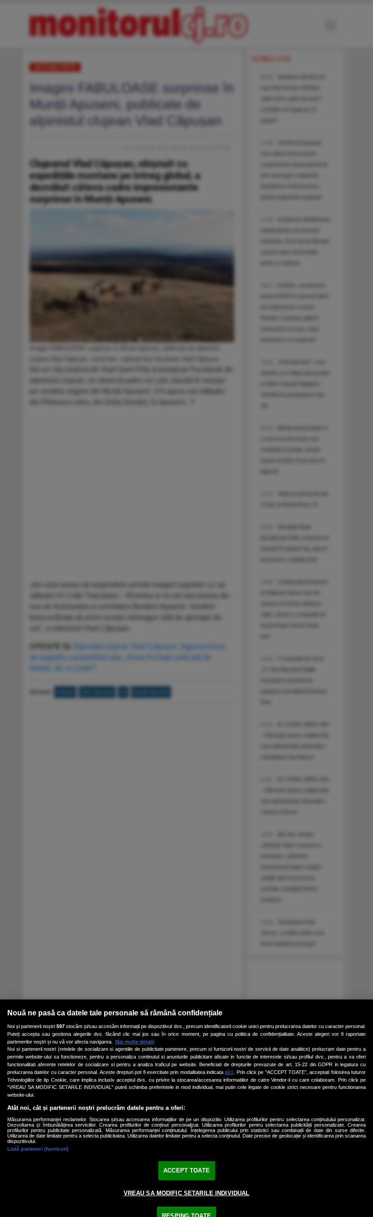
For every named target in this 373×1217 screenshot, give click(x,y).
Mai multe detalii (134, 1041)
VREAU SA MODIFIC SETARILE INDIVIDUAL (187, 1193)
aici (229, 1072)
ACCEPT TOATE (186, 1170)
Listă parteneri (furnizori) (38, 1149)
